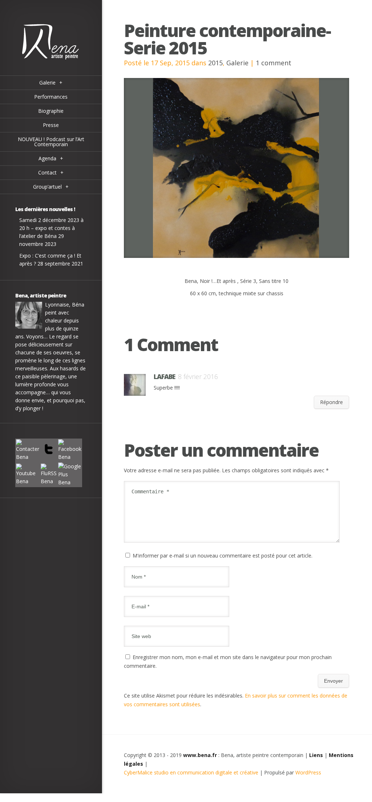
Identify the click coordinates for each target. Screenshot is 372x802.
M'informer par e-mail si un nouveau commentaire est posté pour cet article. (222, 555)
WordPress (308, 772)
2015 (215, 62)
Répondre (331, 402)
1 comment (273, 62)
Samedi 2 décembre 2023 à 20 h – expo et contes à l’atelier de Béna (51, 228)
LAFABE (164, 376)
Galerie (237, 62)
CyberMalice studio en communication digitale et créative (191, 772)
